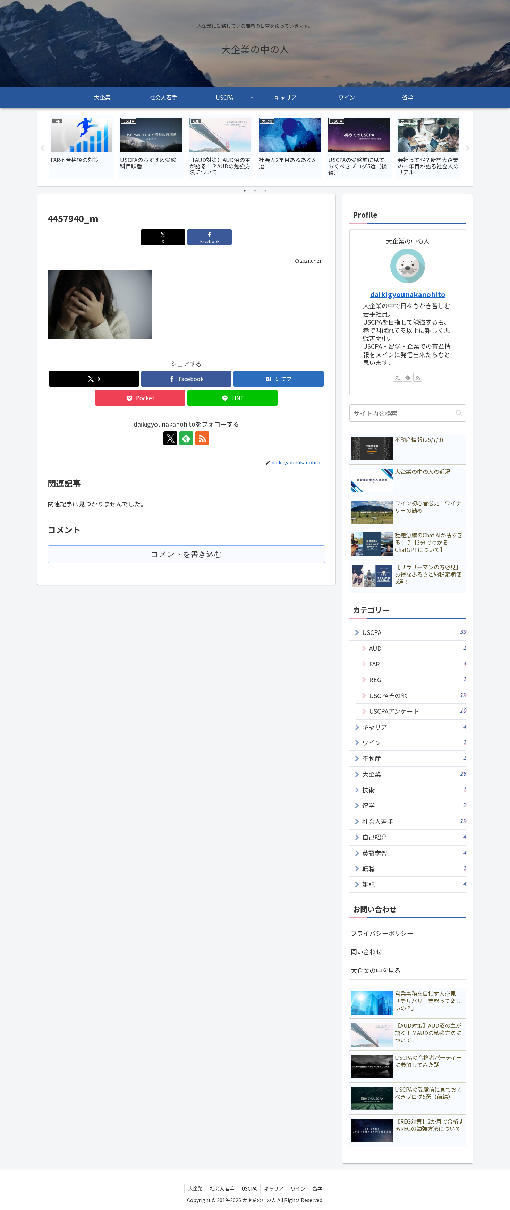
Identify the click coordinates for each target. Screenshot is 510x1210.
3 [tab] (265, 190)
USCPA (249, 1188)
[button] (459, 413)
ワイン (298, 1188)
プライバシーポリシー (382, 933)
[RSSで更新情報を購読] (202, 438)
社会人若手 (222, 1188)
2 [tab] (255, 190)
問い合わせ (366, 951)
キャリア (273, 1188)
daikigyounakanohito (407, 294)
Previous (42, 148)
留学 (317, 1188)
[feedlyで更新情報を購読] (186, 438)
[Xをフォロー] (170, 438)
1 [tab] (244, 190)
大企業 (195, 1188)
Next (467, 148)
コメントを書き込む (186, 554)
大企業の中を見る (376, 970)
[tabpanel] (81, 147)
